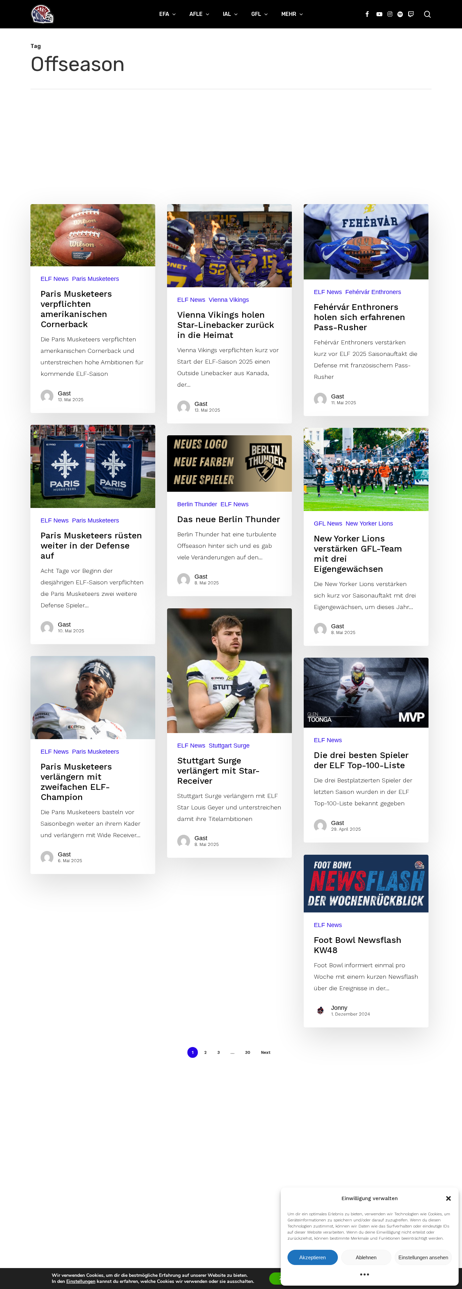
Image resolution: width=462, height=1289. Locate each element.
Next (265, 1052)
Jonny (339, 1007)
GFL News (328, 523)
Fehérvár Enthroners (373, 292)
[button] (448, 1198)
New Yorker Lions (369, 523)
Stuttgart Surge (229, 745)
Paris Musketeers (95, 278)
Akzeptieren (312, 1257)
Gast (64, 393)
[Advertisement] (231, 140)
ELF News (55, 278)
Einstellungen (80, 1282)
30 (247, 1052)
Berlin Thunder (197, 504)
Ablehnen (366, 1257)
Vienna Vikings (229, 299)
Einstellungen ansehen (423, 1257)
